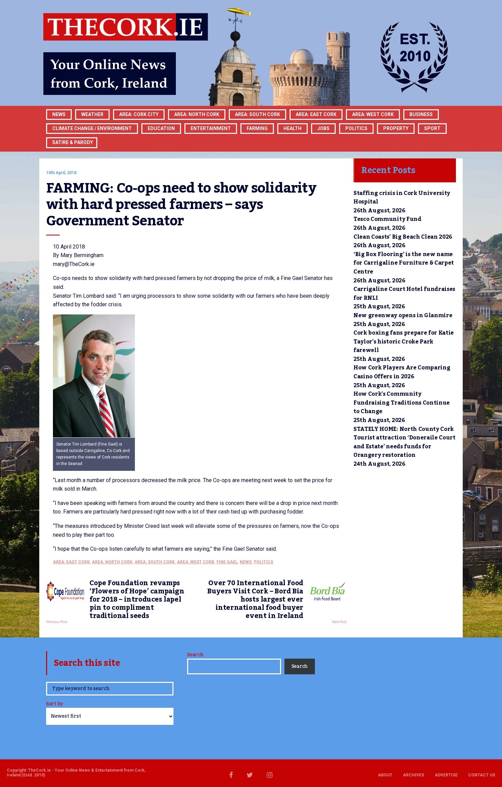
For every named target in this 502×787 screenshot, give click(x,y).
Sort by (54, 704)
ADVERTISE (446, 775)
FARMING (257, 128)
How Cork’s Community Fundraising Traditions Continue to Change (401, 403)
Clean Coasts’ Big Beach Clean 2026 (402, 236)
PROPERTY (395, 128)
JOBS (323, 128)
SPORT (432, 128)
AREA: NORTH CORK (112, 562)
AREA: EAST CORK (316, 114)
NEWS (246, 562)
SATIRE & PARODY (72, 142)
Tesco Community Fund (387, 219)
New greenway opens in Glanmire (402, 315)
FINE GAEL (227, 562)
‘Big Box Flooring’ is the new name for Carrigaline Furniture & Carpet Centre (403, 263)
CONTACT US (481, 775)
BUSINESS (421, 114)
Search (195, 655)
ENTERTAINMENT (211, 128)
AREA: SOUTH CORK (155, 562)
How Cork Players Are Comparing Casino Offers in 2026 (401, 372)
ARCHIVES (413, 775)
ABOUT (385, 775)
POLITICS (356, 128)
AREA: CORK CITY (138, 114)
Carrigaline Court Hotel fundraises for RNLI (404, 294)
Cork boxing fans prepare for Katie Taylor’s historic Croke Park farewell (403, 341)
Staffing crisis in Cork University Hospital (401, 198)
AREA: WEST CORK (373, 114)
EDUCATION (161, 128)
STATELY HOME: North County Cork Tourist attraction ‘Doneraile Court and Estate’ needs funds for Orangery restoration (404, 442)
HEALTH (292, 128)
